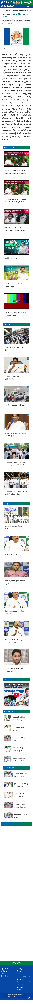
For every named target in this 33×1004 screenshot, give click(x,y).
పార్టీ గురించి (4, 968)
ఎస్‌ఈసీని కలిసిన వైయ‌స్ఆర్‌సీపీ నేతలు (15, 405)
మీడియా (19, 971)
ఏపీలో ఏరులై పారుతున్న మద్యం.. (13, 555)
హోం (4, 14)
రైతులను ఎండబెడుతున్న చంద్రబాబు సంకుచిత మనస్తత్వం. (19, 761)
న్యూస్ (18, 973)
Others (9, 14)
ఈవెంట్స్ (19, 968)
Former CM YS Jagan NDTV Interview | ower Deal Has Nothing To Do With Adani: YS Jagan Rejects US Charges (15, 173)
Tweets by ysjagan (6, 873)
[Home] (16, 2)
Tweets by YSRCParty (6, 828)
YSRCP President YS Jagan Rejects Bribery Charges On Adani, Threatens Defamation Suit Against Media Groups (16, 231)
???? (28, 6)
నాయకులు (4, 971)
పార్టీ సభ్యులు (4, 976)
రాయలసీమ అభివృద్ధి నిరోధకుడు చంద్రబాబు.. (10, 10)
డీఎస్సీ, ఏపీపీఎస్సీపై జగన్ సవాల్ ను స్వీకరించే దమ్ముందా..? (19, 751)
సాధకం (3, 973)
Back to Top (29, 998)
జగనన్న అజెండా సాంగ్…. (12, 258)
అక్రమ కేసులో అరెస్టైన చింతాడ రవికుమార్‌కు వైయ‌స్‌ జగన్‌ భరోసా (20, 797)
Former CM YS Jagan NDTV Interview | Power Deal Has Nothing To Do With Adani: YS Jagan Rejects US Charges (15, 202)
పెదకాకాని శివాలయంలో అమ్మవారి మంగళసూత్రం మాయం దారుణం (21, 776)
